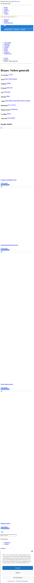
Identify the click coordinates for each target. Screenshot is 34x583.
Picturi (6, 49)
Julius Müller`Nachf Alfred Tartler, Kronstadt (17, 100)
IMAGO (6, 19)
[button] (32, 551)
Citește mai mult (5, 185)
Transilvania (14, 109)
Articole (23, 29)
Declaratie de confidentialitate (22, 581)
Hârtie (8, 96)
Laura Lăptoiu (11, 118)
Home (6, 7)
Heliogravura (7, 53)
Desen (6, 50)
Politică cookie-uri (11, 581)
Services (6, 10)
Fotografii (7, 44)
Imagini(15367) (8, 29)
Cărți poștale (7, 42)
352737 (11, 74)
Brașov (9, 113)
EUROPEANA (8, 23)
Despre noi (17, 29)
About (6, 9)
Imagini (6, 59)
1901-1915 (10, 87)
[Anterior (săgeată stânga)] (3, 291)
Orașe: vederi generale (11, 79)
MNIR (6, 21)
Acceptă (17, 568)
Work (5, 12)
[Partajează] (24, 2)
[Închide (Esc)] (28, 2)
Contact (6, 13)
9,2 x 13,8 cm (12, 105)
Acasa (6, 58)
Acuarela (6, 52)
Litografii (6, 45)
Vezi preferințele (17, 577)
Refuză (18, 572)
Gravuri (6, 47)
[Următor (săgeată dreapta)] (31, 291)
